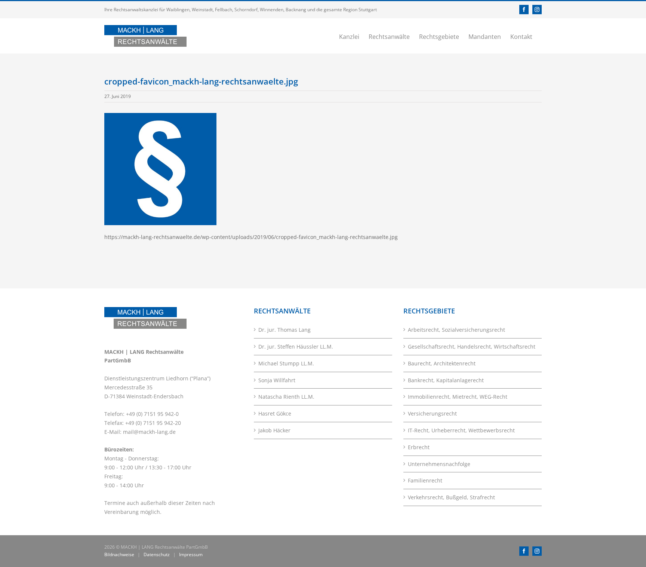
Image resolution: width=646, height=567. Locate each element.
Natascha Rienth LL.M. (286, 396)
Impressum (191, 554)
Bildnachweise (119, 554)
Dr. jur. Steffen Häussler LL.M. (295, 346)
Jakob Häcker (274, 430)
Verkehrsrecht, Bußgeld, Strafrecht (451, 497)
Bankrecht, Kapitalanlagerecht (446, 380)
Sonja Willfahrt (276, 380)
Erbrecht (419, 447)
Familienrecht (425, 480)
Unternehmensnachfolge (439, 464)
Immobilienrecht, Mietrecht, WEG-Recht (457, 396)
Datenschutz (157, 554)
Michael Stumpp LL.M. (286, 363)
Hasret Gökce (274, 413)
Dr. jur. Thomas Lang (284, 329)
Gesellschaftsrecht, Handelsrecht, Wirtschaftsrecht (471, 346)
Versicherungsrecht (432, 413)
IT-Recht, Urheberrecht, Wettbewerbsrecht (461, 430)
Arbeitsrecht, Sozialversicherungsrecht (456, 329)
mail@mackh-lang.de (149, 431)
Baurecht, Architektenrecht (442, 363)
